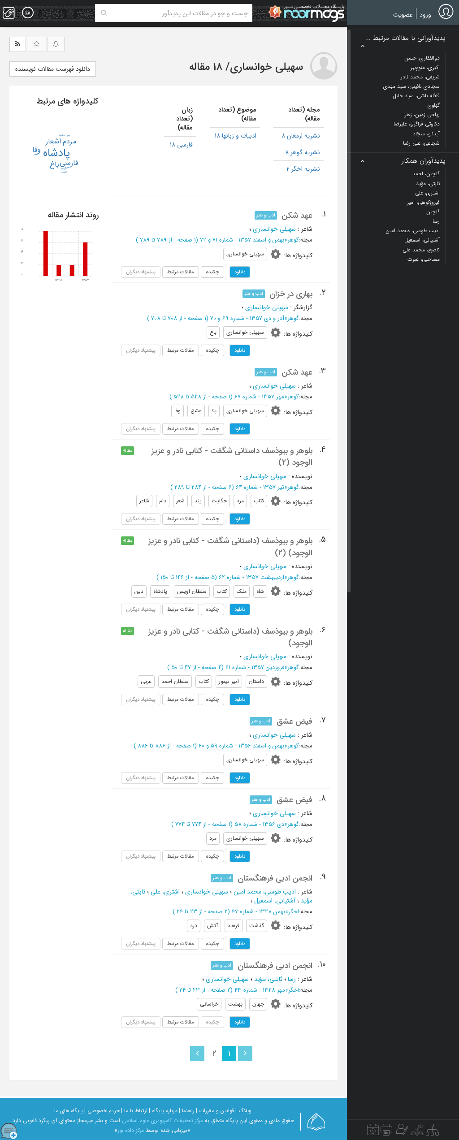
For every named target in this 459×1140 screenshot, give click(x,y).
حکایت (62, 135)
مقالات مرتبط (180, 272)
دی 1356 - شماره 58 (259, 824)
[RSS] (17, 44)
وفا (36, 149)
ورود (425, 15)
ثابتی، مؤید (268, 979)
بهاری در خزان (290, 294)
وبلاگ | (243, 1110)
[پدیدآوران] (401, 1132)
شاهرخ (68, 167)
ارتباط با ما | (134, 1110)
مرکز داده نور (130, 1130)
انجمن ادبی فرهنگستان (275, 878)
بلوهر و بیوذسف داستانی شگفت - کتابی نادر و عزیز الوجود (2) (232, 457)
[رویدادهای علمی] (373, 1132)
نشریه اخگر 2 (303, 169)
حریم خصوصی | (102, 1110)
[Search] (104, 13)
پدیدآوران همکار (424, 161)
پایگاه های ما (68, 1110)
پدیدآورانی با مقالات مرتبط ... (405, 38)
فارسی (69, 162)
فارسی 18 (181, 145)
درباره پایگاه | (163, 1110)
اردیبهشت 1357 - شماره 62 (251, 577)
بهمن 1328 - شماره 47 (258, 911)
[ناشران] (386, 1132)
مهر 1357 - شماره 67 (259, 397)
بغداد (63, 169)
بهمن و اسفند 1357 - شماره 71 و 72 (242, 240)
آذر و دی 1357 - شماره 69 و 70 (247, 318)
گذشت (64, 172)
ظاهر (36, 154)
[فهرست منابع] (432, 1132)
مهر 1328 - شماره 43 (259, 990)
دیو (68, 135)
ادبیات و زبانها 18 (235, 136)
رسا (292, 979)
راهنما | (187, 1110)
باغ (54, 164)
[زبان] (28, 13)
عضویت (403, 15)
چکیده (212, 272)
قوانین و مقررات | (215, 1110)
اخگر (293, 911)
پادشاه (56, 153)
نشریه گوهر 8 (302, 152)
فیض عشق (294, 721)
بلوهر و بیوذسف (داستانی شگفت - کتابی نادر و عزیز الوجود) (230, 637)
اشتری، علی (165, 892)
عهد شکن (296, 215)
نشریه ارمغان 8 (300, 136)
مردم (69, 141)
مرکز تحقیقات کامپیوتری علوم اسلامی (162, 1120)
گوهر (293, 240)
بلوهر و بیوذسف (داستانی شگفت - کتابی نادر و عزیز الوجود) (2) (230, 547)
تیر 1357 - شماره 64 (260, 487)
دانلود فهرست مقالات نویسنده (52, 69)
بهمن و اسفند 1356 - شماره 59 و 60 (241, 746)
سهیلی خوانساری (274, 229)
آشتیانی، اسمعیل (274, 901)
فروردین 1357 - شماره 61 (254, 667)
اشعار (53, 141)
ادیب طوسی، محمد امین (265, 892)
